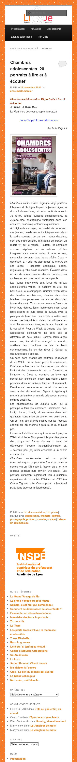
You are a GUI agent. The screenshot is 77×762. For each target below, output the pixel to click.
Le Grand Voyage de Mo (24, 596)
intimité (56, 515)
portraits (41, 519)
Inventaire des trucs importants (29, 617)
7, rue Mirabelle (19, 638)
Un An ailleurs (19, 655)
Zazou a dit (17, 621)
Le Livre (15, 659)
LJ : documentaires (34, 512)
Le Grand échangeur (22, 676)
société (51, 519)
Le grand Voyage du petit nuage (29, 600)
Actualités (36, 28)
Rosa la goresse (20, 642)
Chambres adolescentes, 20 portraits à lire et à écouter (28, 71)
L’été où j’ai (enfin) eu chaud (27, 646)
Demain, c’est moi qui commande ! (31, 605)
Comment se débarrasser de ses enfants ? (36, 609)
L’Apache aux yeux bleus (44, 717)
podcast (30, 519)
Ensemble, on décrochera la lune (30, 613)
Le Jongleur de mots (43, 725)
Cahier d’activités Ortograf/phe (29, 650)
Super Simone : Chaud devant (28, 663)
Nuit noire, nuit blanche (24, 680)
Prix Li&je (43, 36)
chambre (45, 515)
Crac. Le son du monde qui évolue (31, 671)
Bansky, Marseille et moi (51, 721)
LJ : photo (52, 512)
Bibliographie (54, 28)
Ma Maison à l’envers (23, 667)
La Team (15, 625)
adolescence (32, 515)
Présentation (18, 28)
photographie (17, 519)
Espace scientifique (21, 36)
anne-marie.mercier (21, 91)
